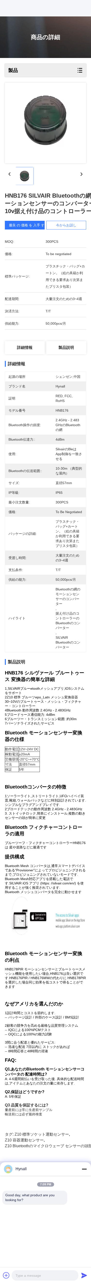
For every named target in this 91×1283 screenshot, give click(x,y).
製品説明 (66, 347)
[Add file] (6, 1275)
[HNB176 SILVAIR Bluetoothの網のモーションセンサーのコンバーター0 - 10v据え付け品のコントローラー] (45, 123)
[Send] (84, 1275)
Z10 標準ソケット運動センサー (42, 1134)
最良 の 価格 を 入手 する (28, 225)
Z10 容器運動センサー (24, 1140)
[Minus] (84, 1169)
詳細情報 (25, 347)
